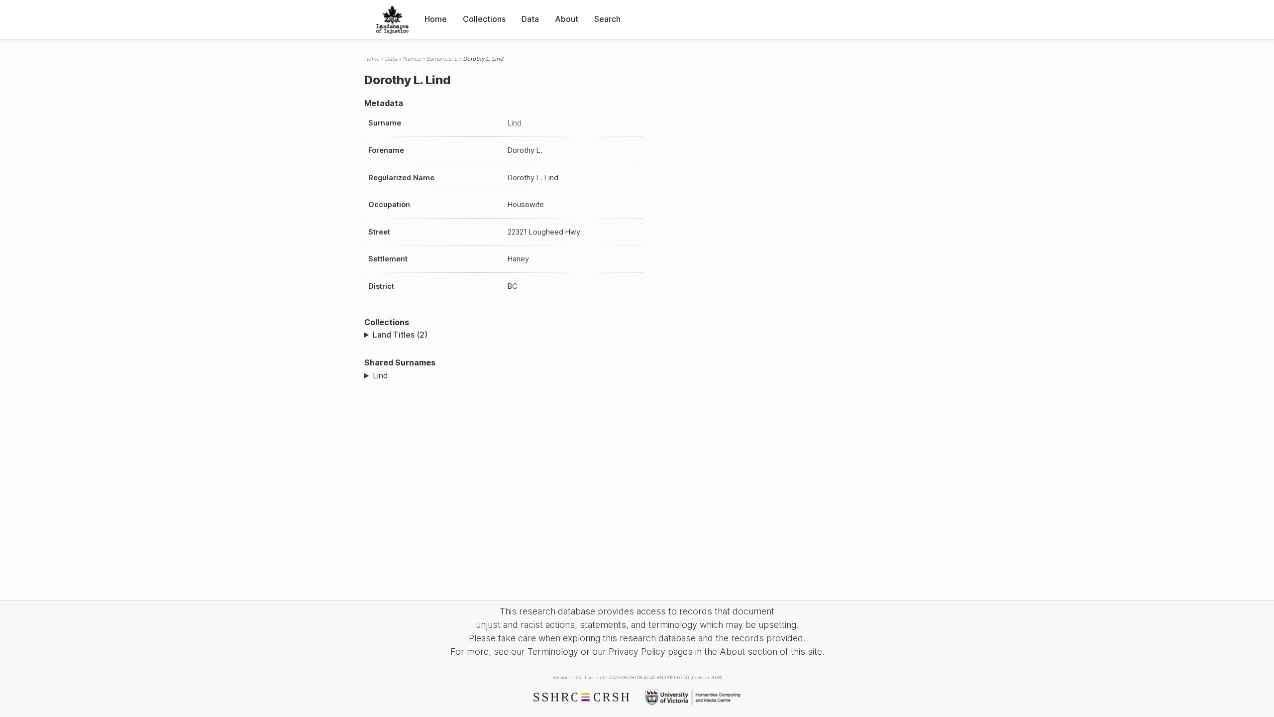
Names (412, 58)
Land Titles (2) (400, 335)
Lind (515, 123)
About (566, 19)
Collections (484, 19)
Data (530, 19)
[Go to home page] (392, 19)
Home (436, 19)
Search (607, 19)
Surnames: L (441, 58)
